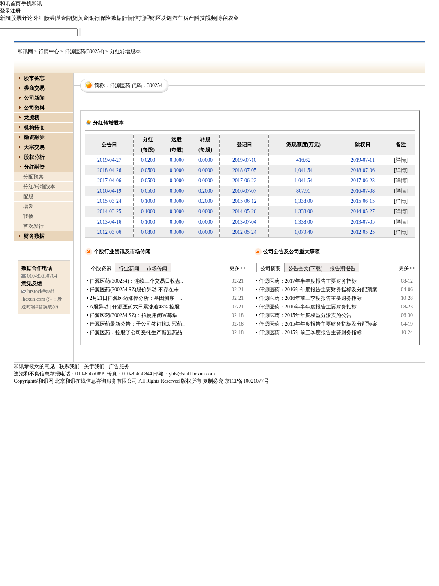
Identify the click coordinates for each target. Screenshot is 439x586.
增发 (28, 206)
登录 (5, 11)
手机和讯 (31, 3)
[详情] (401, 160)
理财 (150, 18)
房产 (188, 18)
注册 (15, 11)
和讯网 (25, 51)
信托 (139, 18)
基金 (61, 18)
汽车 (177, 18)
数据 (116, 18)
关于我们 (94, 366)
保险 (105, 18)
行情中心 (49, 51)
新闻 (5, 18)
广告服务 (119, 366)
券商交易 (34, 88)
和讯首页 (10, 3)
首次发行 (33, 226)
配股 (28, 196)
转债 (28, 216)
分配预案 (33, 177)
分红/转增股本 (39, 187)
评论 (27, 18)
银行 (94, 18)
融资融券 (34, 137)
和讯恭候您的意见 (34, 366)
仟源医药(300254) (84, 51)
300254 (154, 85)
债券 (50, 18)
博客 (222, 18)
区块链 (163, 18)
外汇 (38, 18)
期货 (72, 18)
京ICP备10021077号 (247, 381)
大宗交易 (34, 147)
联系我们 (69, 366)
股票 (16, 18)
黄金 (83, 18)
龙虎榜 (31, 118)
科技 (200, 18)
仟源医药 (120, 85)
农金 (233, 18)
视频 (211, 18)
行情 (128, 18)
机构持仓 (34, 127)
